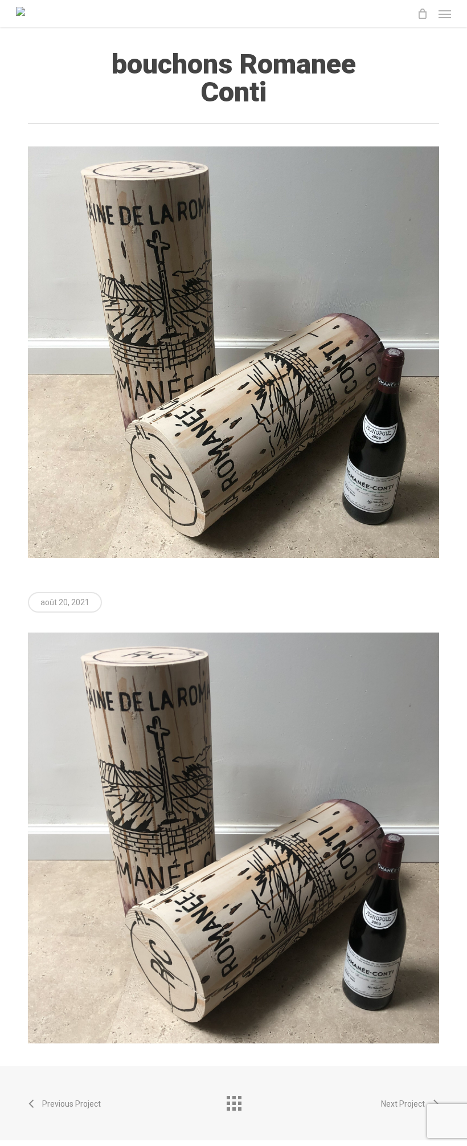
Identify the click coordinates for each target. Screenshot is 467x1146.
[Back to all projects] (233, 1100)
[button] (445, 13)
